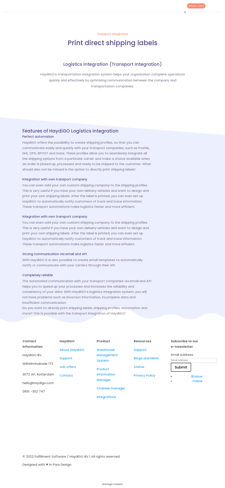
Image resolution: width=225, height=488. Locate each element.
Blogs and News (146, 358)
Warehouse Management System (107, 355)
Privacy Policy (144, 375)
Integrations (106, 397)
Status (139, 367)
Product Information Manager (106, 374)
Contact (66, 375)
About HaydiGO (72, 350)
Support (66, 358)
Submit (181, 367)
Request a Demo (196, 6)
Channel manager (111, 388)
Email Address (182, 354)
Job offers (68, 367)
